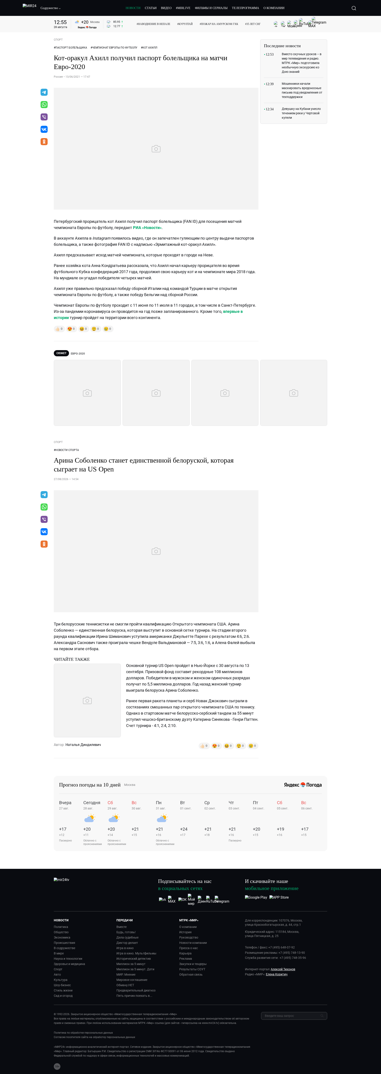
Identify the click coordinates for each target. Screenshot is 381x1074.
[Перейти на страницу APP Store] (279, 899)
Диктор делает (127, 942)
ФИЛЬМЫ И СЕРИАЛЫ (211, 8)
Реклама (185, 958)
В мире (59, 953)
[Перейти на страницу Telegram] (222, 899)
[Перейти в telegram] (44, 93)
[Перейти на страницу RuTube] (212, 899)
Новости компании (193, 942)
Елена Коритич (277, 974)
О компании (188, 926)
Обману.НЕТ (125, 985)
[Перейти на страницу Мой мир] (192, 900)
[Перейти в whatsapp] (44, 105)
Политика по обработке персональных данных (83, 1032)
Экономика (62, 937)
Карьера (185, 953)
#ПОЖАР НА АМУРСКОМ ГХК (219, 24)
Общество (61, 932)
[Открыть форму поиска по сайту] (353, 8)
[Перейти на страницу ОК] (182, 900)
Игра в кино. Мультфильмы (136, 953)
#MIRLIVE (183, 8)
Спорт (58, 969)
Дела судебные (127, 937)
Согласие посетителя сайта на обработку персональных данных (94, 1037)
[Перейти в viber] (44, 117)
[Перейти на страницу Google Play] (256, 899)
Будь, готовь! (126, 932)
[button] (50, 8)
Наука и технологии (68, 958)
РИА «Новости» (147, 227)
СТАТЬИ (151, 8)
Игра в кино (125, 948)
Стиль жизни (63, 990)
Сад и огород (63, 995)
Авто (57, 974)
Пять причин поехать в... (134, 995)
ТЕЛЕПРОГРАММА (245, 8)
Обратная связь (191, 974)
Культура (60, 979)
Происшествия (64, 942)
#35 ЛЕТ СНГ (253, 24)
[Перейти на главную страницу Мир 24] (29, 8)
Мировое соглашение (131, 979)
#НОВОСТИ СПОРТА (66, 450)
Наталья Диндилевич (83, 745)
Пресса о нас (188, 948)
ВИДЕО (166, 8)
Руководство (188, 937)
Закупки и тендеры (193, 963)
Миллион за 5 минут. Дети (135, 969)
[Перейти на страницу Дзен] (202, 899)
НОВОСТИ (133, 8)
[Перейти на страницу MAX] (172, 899)
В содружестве (64, 948)
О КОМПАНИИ (273, 8)
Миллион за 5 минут (131, 963)
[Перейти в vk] (44, 130)
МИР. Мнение (125, 974)
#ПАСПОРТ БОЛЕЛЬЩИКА (70, 47)
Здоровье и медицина (69, 963)
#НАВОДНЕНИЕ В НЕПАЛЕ (153, 24)
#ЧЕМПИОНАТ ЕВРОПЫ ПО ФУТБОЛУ (114, 47)
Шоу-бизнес (62, 985)
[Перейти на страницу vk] (162, 900)
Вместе (121, 926)
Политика (61, 926)
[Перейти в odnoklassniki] (44, 142)
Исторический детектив (133, 958)
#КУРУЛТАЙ (185, 24)
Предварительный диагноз (135, 990)
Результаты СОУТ (192, 969)
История (185, 932)
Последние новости (282, 45)
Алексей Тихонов (283, 969)
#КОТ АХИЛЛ (149, 47)
